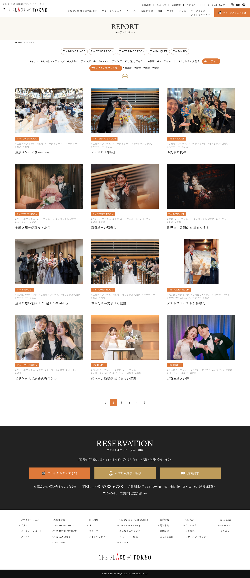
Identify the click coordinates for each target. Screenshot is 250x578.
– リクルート (190, 525)
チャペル (131, 11)
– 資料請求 (163, 531)
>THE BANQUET (61, 537)
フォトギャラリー (201, 15)
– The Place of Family (128, 525)
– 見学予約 (163, 525)
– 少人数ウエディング (128, 531)
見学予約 (161, 5)
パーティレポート (201, 11)
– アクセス (123, 542)
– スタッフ (92, 531)
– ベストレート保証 (127, 537)
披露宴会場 (147, 11)
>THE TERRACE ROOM (64, 531)
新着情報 (176, 5)
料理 (160, 11)
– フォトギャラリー (97, 537)
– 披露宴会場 (58, 520)
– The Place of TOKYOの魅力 (132, 520)
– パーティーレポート (30, 531)
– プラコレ (224, 531)
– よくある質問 (166, 537)
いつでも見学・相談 (127, 473)
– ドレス (91, 525)
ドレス (182, 11)
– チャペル (24, 537)
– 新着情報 (163, 520)
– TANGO (188, 520)
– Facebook (224, 525)
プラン (170, 11)
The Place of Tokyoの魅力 (82, 11)
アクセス (191, 5)
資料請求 (146, 5)
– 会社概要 (189, 531)
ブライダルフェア (112, 11)
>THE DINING (59, 542)
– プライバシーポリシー (196, 537)
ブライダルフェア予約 (234, 13)
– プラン (23, 525)
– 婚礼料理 (92, 520)
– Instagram (224, 520)
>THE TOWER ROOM (63, 525)
